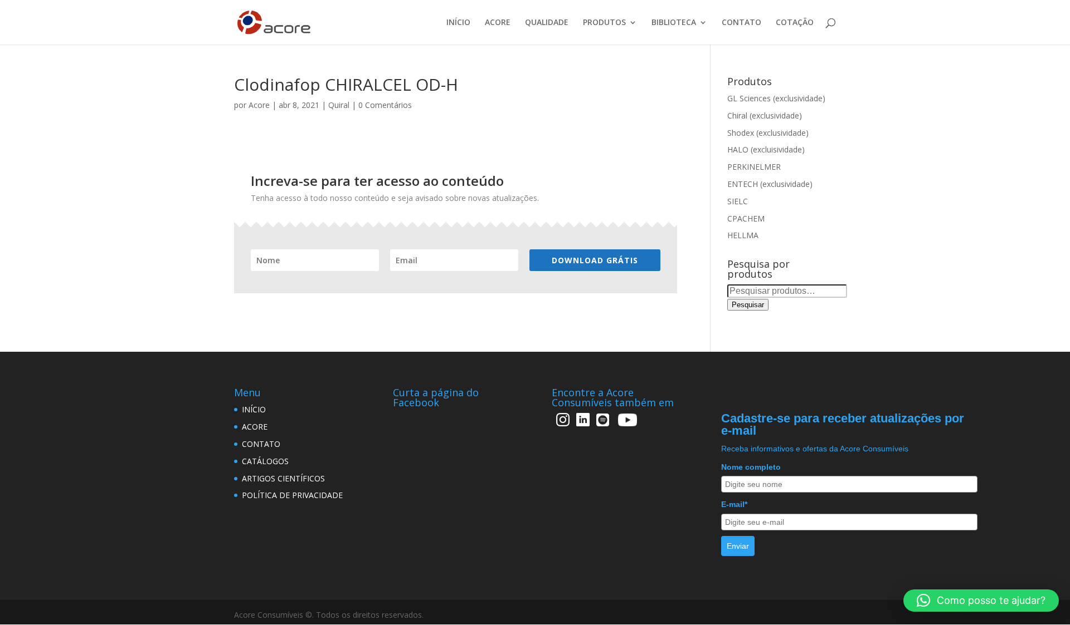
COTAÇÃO (795, 22)
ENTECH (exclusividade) (770, 184)
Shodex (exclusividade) (768, 132)
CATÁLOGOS (265, 461)
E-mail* (734, 504)
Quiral (338, 105)
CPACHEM (746, 218)
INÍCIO (458, 22)
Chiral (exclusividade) (764, 115)
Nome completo (751, 466)
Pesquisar (748, 305)
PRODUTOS (604, 22)
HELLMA (742, 235)
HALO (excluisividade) (766, 149)
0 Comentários (385, 105)
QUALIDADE (546, 22)
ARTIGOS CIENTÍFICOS (283, 478)
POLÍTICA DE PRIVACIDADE (292, 495)
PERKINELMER (754, 166)
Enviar (738, 546)
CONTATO (741, 22)
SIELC (737, 201)
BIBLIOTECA (673, 22)
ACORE (497, 22)
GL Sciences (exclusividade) (776, 98)
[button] (981, 600)
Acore (259, 105)
